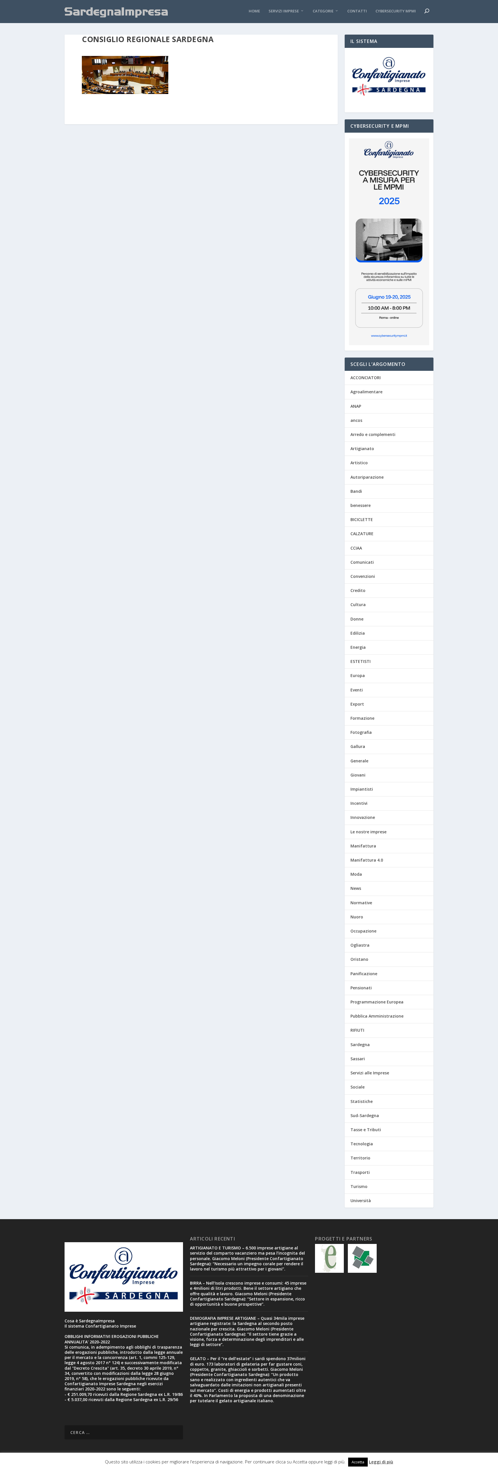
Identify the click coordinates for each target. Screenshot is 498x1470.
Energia (358, 647)
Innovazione (362, 817)
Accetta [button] (358, 1462)
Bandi (356, 491)
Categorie (323, 11)
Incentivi (358, 803)
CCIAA (356, 548)
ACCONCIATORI (365, 377)
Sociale (357, 1087)
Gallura (357, 746)
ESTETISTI (360, 661)
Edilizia (357, 633)
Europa (357, 675)
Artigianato (362, 448)
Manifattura (363, 846)
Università (360, 1200)
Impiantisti (361, 789)
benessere (360, 505)
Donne (356, 619)
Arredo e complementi (372, 434)
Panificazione (363, 973)
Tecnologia (361, 1143)
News (355, 888)
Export (357, 704)
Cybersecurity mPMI (396, 11)
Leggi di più (381, 1462)
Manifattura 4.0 (366, 860)
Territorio (360, 1158)
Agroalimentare (366, 391)
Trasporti (360, 1172)
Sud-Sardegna (364, 1115)
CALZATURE (361, 533)
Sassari (357, 1058)
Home (254, 11)
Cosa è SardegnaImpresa (90, 1321)
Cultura (358, 604)
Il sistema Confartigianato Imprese (100, 1326)
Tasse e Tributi (365, 1129)
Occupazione (363, 931)
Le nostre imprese (368, 831)
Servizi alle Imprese (369, 1073)
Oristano (359, 959)
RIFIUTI (357, 1030)
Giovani (357, 775)
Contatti (357, 11)
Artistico (359, 462)
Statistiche (361, 1101)
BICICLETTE (361, 519)
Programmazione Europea (376, 1002)
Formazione (362, 718)
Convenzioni (362, 576)
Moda (356, 874)
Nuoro (356, 917)
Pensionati (361, 987)
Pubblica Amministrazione (376, 1016)
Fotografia (361, 732)
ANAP (355, 406)
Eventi (356, 690)
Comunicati (362, 562)
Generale (359, 761)
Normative (361, 902)
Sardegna (360, 1044)
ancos (356, 420)
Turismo (358, 1186)
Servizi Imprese (284, 11)
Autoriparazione (367, 477)
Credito (357, 590)
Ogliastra (359, 945)
